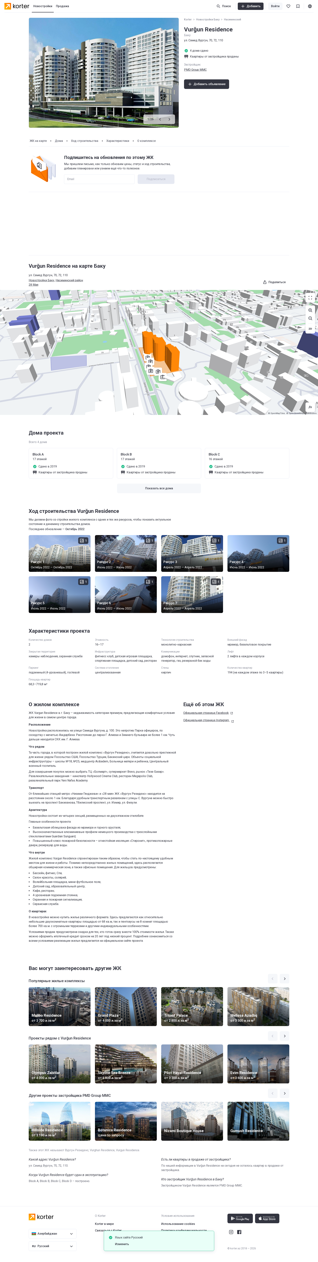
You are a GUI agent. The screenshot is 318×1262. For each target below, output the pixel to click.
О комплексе (146, 141)
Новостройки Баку (208, 19)
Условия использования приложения (187, 1237)
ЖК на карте (38, 141)
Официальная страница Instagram (206, 720)
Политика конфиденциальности (184, 1230)
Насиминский (232, 19)
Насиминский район (69, 280)
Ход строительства (84, 141)
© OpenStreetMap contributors (301, 413)
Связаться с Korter (108, 1230)
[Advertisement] (159, 223)
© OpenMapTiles (276, 413)
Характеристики (117, 141)
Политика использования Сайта (184, 1243)
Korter (188, 19)
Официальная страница (206, 713)
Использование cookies (178, 1224)
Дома (59, 141)
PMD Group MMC (195, 69)
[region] (159, 352)
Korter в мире (104, 1224)
